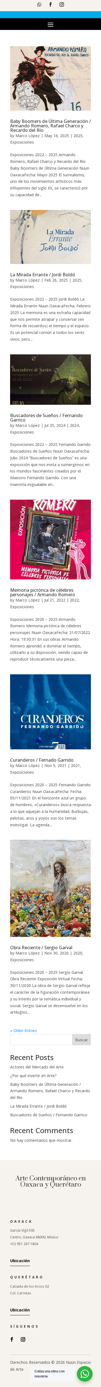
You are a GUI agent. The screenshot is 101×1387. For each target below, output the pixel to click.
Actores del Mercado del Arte (37, 1067)
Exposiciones (22, 142)
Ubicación (20, 1260)
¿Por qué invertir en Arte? (33, 1075)
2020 (77, 953)
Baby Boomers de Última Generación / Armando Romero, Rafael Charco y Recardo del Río (50, 125)
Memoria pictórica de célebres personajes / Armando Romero (42, 592)
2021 (75, 765)
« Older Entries (23, 1030)
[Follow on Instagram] (61, 4)
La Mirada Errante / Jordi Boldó (42, 275)
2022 (74, 600)
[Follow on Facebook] (50, 4)
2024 (74, 425)
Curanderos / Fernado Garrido (42, 760)
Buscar (81, 1039)
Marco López (27, 135)
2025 (78, 135)
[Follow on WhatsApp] (39, 4)
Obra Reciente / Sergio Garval (41, 947)
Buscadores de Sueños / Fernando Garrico (46, 417)
